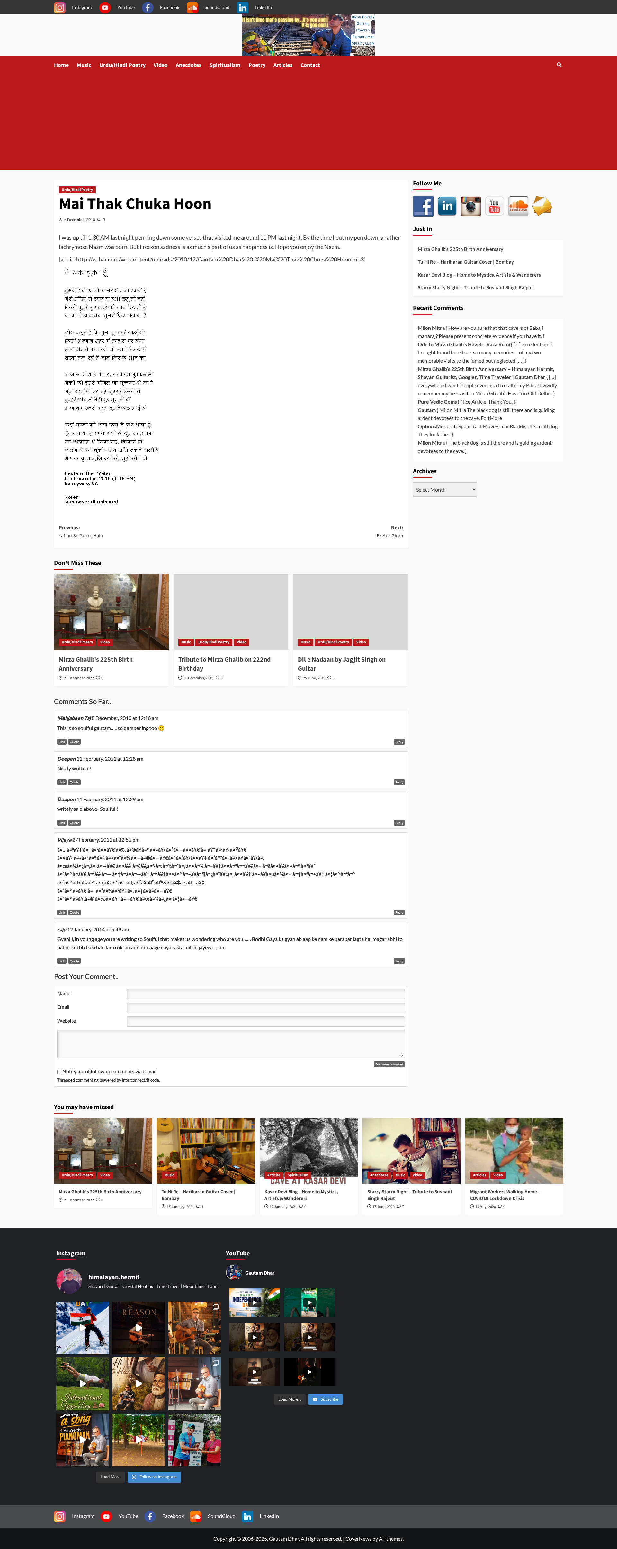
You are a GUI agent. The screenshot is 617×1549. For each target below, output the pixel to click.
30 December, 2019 (198, 678)
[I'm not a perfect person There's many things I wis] (138, 1328)
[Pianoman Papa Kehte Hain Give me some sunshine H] (82, 1440)
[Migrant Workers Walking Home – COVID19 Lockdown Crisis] (514, 1150)
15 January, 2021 (180, 1207)
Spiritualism (225, 65)
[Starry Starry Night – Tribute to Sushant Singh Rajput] (411, 1150)
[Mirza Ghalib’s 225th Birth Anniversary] (111, 612)
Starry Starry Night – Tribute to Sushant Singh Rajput (475, 287)
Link (62, 742)
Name (63, 993)
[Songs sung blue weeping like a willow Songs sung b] (194, 1383)
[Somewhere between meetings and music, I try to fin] (194, 1328)
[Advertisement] (308, 122)
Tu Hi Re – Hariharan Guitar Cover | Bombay (466, 262)
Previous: (81, 532)
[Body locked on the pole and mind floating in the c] (138, 1440)
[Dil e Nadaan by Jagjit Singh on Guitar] (350, 612)
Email (63, 1007)
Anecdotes (188, 65)
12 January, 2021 (283, 1207)
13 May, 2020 (485, 1207)
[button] (559, 65)
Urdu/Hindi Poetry (122, 65)
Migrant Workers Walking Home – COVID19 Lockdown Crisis (505, 1195)
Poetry (256, 65)
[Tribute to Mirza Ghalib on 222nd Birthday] (231, 612)
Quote (74, 742)
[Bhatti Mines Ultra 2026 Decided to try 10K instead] (194, 1440)
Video (161, 65)
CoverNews (358, 1539)
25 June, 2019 (314, 678)
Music (84, 65)
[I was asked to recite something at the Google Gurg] (82, 1328)
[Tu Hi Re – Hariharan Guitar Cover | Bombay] (206, 1150)
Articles (282, 65)
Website (66, 1020)
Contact (310, 65)
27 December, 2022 (79, 678)
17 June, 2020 (383, 1207)
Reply (399, 742)
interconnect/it (135, 1080)
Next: (390, 532)
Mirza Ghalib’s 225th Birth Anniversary (460, 249)
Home (61, 65)
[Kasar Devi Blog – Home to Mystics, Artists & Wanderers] (309, 1150)
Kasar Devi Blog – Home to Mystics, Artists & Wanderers (479, 275)
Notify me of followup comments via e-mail (109, 1071)
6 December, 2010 (79, 219)
